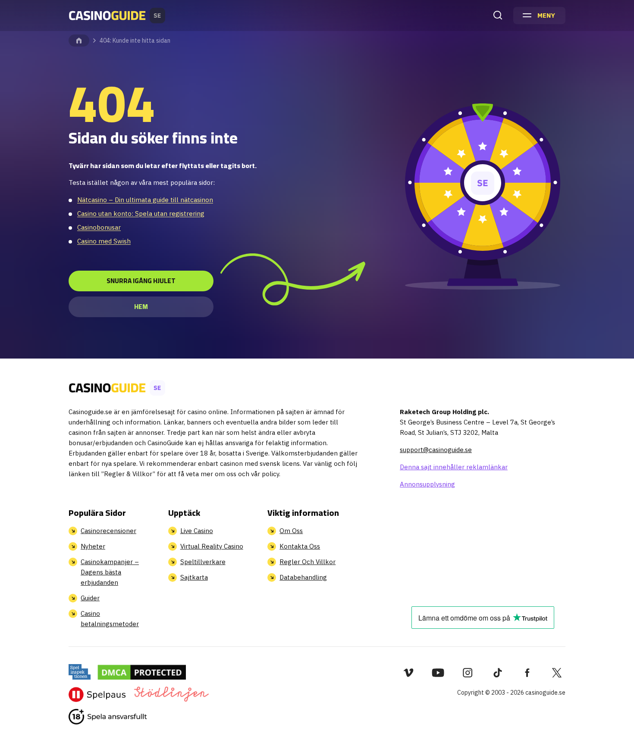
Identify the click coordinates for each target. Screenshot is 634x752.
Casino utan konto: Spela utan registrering (140, 213)
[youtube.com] (438, 672)
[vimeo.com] (408, 672)
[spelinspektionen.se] (80, 672)
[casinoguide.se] (108, 716)
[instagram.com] (468, 672)
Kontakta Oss (299, 546)
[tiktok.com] (497, 672)
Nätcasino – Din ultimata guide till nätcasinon (145, 200)
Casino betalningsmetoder (110, 618)
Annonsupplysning (427, 484)
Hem (141, 306)
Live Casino (196, 531)
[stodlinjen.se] (171, 694)
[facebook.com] (527, 672)
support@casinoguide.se (436, 450)
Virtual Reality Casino (211, 546)
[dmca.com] (141, 672)
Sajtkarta (194, 577)
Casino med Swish (104, 241)
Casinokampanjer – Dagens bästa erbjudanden (110, 572)
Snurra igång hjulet (141, 281)
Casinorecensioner (108, 531)
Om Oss (291, 531)
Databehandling (303, 577)
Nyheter (93, 546)
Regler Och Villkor (307, 562)
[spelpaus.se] (97, 694)
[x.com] (556, 672)
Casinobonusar (99, 227)
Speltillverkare (203, 562)
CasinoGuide (79, 40)
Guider (90, 598)
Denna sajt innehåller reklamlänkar (454, 467)
